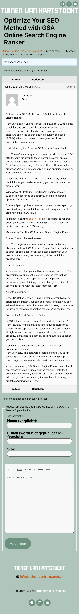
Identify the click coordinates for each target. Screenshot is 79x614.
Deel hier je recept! (31, 50)
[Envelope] (75, 4)
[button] (9, 4)
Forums (15, 50)
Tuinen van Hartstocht (51, 591)
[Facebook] (62, 4)
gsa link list (35, 218)
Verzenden (18, 544)
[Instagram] (69, 4)
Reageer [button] (36, 86)
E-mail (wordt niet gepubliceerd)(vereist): (35, 434)
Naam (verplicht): (22, 421)
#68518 (71, 86)
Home (5, 50)
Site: (11, 449)
